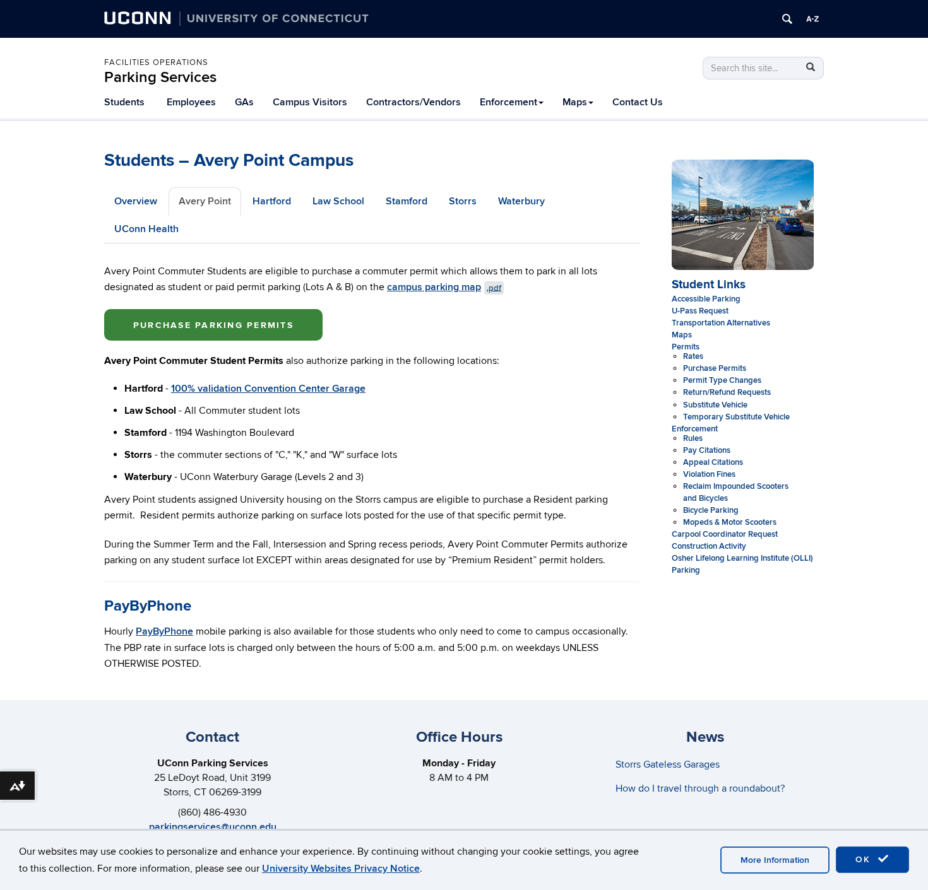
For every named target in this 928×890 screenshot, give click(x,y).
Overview (135, 201)
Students (124, 102)
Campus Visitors (310, 102)
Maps (574, 102)
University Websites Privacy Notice (341, 868)
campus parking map (444, 287)
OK (864, 859)
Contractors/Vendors (413, 102)
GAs (244, 102)
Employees (191, 102)
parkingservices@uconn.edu (213, 827)
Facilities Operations (156, 62)
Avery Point (205, 201)
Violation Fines (709, 474)
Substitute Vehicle (715, 405)
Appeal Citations (713, 462)
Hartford (272, 201)
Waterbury (521, 201)
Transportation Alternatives (721, 323)
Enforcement (508, 102)
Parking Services (160, 77)
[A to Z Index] (812, 19)
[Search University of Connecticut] (787, 19)
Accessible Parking (706, 299)
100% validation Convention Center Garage (268, 388)
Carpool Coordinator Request (725, 534)
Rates (693, 356)
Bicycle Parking (711, 510)
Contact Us (637, 102)
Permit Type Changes (722, 380)
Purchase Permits (714, 368)
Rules (693, 438)
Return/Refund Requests (727, 392)
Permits (685, 347)
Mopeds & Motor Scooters (729, 522)
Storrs (463, 201)
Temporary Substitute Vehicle (736, 417)
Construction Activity (709, 546)
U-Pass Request (700, 311)
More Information (775, 860)
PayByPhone (164, 631)
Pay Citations (706, 450)
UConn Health (146, 229)
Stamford (406, 201)
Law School (338, 201)
